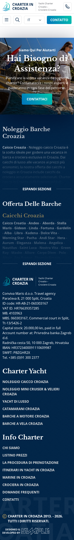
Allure (30, 252)
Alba (8, 233)
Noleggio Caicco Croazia (25, 381)
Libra (18, 233)
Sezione (37, 189)
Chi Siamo (11, 448)
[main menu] (6, 20)
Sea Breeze (23, 257)
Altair (7, 257)
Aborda (48, 223)
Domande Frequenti (20, 492)
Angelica (56, 243)
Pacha (32, 238)
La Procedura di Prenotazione (30, 462)
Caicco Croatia (14, 223)
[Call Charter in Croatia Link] (67, 6)
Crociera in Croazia (20, 485)
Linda (33, 228)
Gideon (20, 228)
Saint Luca (28, 247)
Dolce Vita (49, 233)
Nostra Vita (48, 247)
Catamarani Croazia (21, 409)
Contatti (10, 499)
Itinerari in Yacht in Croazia (28, 470)
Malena (40, 243)
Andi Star (47, 238)
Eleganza (24, 243)
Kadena (31, 233)
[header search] (17, 20)
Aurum (8, 243)
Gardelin (64, 228)
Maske (16, 252)
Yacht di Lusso (15, 401)
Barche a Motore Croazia (25, 416)
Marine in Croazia (18, 477)
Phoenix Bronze (47, 257)
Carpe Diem (46, 252)
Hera (61, 238)
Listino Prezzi (14, 455)
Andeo (34, 223)
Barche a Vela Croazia (22, 423)
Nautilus (9, 247)
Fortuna (47, 228)
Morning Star (13, 238)
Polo (62, 252)
